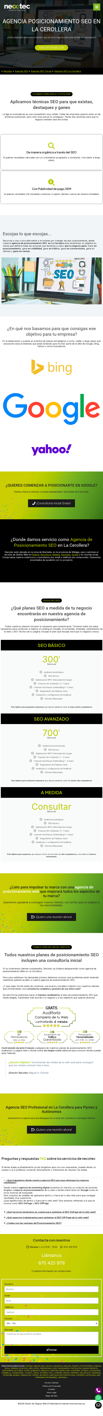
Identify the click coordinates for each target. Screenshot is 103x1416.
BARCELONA (39, 1366)
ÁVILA (7, 1368)
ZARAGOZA (26, 1375)
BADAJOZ (45, 1370)
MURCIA (75, 1366)
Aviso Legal (51, 1392)
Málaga (56, 554)
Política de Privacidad (52, 1386)
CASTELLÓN (75, 1368)
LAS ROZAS (91, 1375)
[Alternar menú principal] (96, 7)
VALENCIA (58, 1366)
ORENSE (14, 1368)
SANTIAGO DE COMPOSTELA (62, 1375)
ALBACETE (35, 1370)
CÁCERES (80, 1375)
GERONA (54, 1370)
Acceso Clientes (51, 1383)
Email (7, 1295)
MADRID (29, 1366)
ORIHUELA (62, 1377)
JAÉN (30, 1368)
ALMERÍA (44, 1373)
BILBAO (16, 1375)
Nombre (8, 1284)
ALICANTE (44, 1375)
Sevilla (75, 554)
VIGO (51, 1373)
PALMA (66, 1373)
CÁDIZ (36, 1373)
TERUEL (35, 1375)
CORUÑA (58, 1373)
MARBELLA (6, 1373)
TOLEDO (28, 1373)
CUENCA (97, 1366)
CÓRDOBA (7, 1375)
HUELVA (85, 1368)
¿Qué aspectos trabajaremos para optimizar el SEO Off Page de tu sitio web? (47, 1217)
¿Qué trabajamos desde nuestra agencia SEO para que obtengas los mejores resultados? (46, 1181)
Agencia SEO (21, 71)
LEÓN (36, 1368)
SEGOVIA (23, 1368)
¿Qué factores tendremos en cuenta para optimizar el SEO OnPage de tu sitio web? (51, 1212)
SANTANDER (7, 1370)
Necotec (7, 71)
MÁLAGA (67, 1366)
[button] (52, 94)
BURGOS (94, 1368)
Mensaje (8, 1329)
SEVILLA (49, 1366)
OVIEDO (85, 1370)
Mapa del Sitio (51, 1396)
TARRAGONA (45, 1368)
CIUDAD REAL (18, 1373)
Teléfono (9, 1307)
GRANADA (96, 1373)
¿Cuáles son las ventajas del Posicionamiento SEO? (34, 1223)
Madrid (35, 554)
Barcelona (46, 554)
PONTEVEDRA (86, 1366)
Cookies (51, 1389)
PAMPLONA (64, 1370)
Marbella (65, 554)
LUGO (54, 1368)
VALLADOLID (85, 1373)
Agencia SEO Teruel (41, 71)
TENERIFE (74, 1373)
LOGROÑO (75, 1370)
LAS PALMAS (94, 1370)
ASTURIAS (18, 1370)
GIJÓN (27, 1370)
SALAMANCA (63, 1368)
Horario (8, 1318)
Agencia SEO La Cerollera (67, 71)
